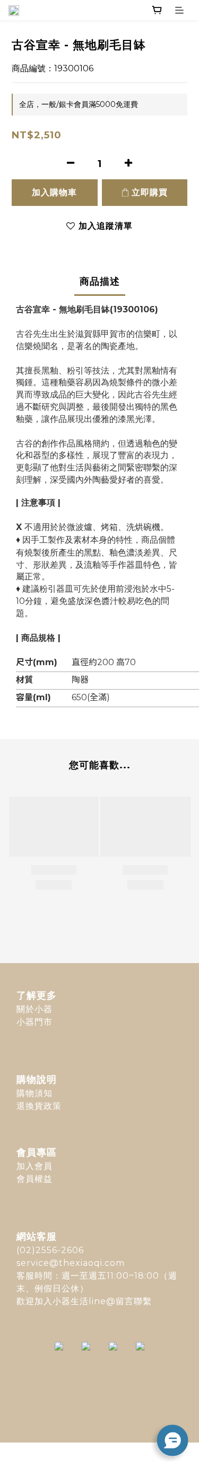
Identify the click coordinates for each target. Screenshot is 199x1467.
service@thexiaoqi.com (70, 1263)
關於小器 (34, 1009)
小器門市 (34, 1022)
